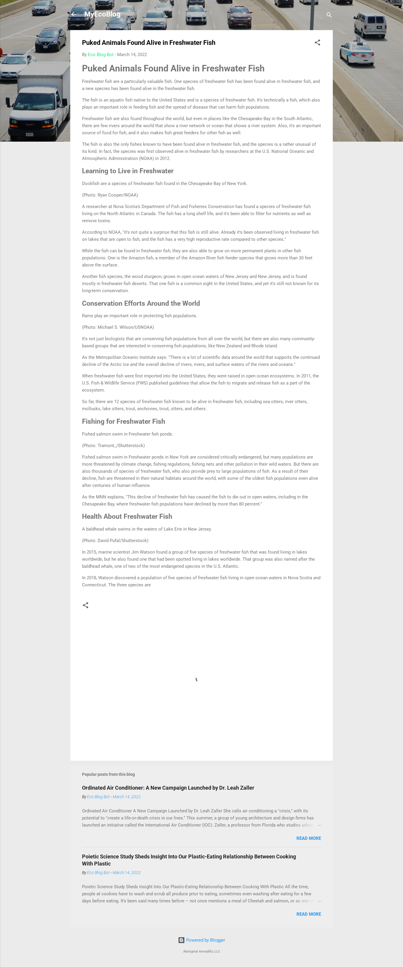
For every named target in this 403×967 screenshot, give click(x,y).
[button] (317, 43)
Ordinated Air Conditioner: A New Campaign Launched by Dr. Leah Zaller (168, 788)
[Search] (329, 16)
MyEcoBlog (102, 14)
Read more (308, 838)
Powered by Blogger (205, 940)
